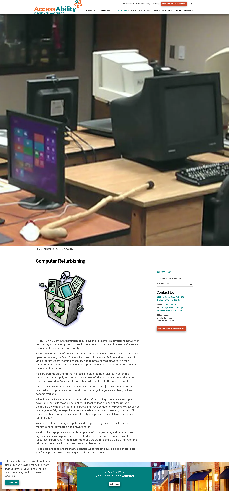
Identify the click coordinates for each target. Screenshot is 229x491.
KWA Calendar (128, 4)
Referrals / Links (139, 10)
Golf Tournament (182, 10)
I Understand (12, 482)
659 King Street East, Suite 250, (171, 297)
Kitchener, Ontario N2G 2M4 (169, 300)
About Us (90, 10)
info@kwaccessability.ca (173, 307)
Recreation (104, 10)
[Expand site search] (190, 3)
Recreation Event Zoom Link (169, 310)
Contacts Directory (143, 4)
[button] (173, 283)
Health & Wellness (161, 10)
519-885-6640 (169, 305)
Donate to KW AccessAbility (174, 4)
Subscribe (114, 484)
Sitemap (156, 4)
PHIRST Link (120, 10)
